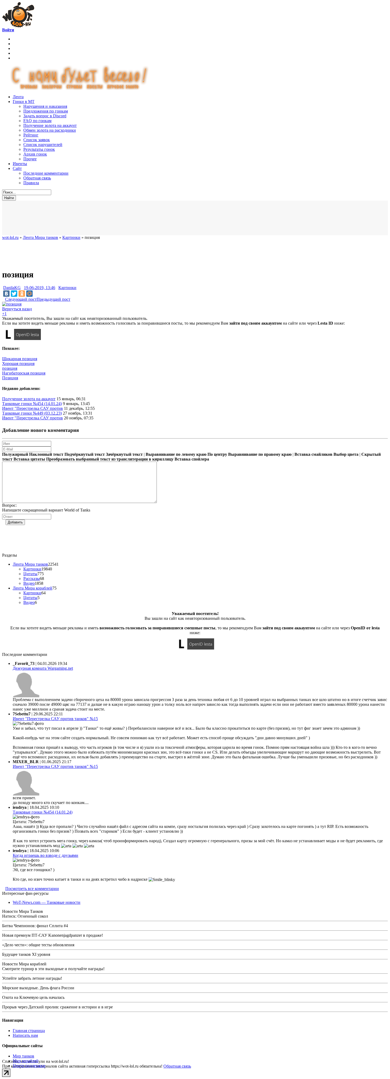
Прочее (30, 159)
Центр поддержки (29, 1065)
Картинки (67, 287)
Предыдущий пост (53, 299)
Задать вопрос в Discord (44, 116)
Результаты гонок (39, 149)
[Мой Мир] (29, 293)
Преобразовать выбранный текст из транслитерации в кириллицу (110, 459)
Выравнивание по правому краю (260, 454)
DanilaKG (12, 287)
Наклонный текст (46, 454)
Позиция (10, 378)
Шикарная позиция (19, 358)
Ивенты (20, 163)
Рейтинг (30, 135)
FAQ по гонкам (37, 120)
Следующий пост (21, 299)
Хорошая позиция (18, 363)
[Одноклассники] (22, 293)
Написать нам (25, 1035)
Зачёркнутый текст (124, 454)
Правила (31, 182)
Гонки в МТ (23, 101)
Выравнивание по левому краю (176, 454)
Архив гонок (35, 154)
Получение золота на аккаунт (50, 125)
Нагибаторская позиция (23, 373)
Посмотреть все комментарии (32, 888)
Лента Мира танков (30, 564)
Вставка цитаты (29, 459)
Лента (18, 96)
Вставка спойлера (192, 459)
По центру (217, 454)
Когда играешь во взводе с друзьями (45, 855)
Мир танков (23, 1056)
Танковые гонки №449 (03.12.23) (32, 413)
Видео (29, 583)
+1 (4, 313)
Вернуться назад (17, 309)
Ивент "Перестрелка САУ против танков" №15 (55, 718)
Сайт (17, 168)
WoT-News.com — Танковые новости (46, 902)
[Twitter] (14, 293)
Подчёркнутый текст (84, 454)
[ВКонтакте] (6, 293)
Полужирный (15, 454)
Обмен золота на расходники (49, 130)
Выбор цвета (345, 454)
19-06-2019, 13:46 (39, 287)
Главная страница (29, 1030)
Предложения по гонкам (45, 111)
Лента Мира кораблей (32, 588)
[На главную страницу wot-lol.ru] (18, 26)
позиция (9, 368)
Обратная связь (37, 178)
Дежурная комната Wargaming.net (43, 668)
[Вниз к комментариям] (3, 299)
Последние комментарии (45, 173)
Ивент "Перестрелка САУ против (32, 408)
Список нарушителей (42, 144)
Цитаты (30, 573)
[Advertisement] (132, 218)
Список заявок (36, 139)
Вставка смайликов (313, 454)
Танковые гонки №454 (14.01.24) (32, 403)
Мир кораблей (25, 1061)
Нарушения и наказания (45, 106)
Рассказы (31, 578)
